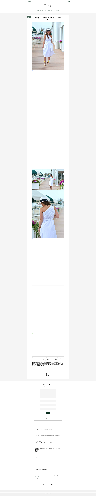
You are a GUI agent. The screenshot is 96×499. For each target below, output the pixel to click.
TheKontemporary (37, 451)
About (26, 1)
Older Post (43, 484)
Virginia (36, 460)
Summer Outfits (29, 17)
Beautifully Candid (57, 475)
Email (41, 403)
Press (28, 1)
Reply (38, 426)
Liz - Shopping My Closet (38, 421)
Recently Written (52, 484)
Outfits (41, 10)
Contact (57, 10)
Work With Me (30, 1)
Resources (53, 10)
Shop (49, 10)
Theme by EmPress (48, 497)
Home (38, 10)
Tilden (37, 441)
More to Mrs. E (37, 464)
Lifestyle (45, 10)
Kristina (36, 447)
